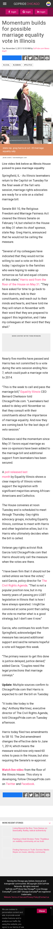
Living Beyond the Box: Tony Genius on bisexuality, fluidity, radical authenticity (30, 829)
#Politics (28, 65)
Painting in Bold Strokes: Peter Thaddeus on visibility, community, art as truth (31, 840)
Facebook (27, 784)
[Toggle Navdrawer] (4, 3)
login (13, 11)
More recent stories (13, 823)
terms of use (18, 927)
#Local (6, 65)
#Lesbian (17, 65)
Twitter (10, 784)
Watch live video (13, 769)
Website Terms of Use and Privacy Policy (21, 897)
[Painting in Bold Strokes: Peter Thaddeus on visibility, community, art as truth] (7, 842)
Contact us (44, 897)
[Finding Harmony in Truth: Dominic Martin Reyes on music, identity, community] (7, 853)
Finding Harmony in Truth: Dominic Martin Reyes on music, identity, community (31, 851)
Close (42, 911)
